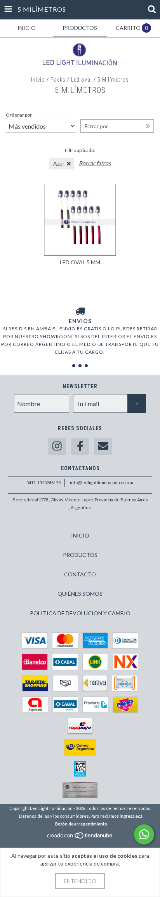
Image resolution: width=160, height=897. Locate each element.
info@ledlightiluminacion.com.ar (102, 482)
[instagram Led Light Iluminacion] (57, 446)
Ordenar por (19, 115)
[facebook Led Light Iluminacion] (80, 446)
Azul (58, 163)
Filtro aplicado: (80, 150)
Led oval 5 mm (80, 262)
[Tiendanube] (80, 837)
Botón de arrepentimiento (81, 823)
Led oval (81, 80)
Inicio (38, 80)
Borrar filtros (95, 163)
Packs (58, 80)
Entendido (80, 881)
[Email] (103, 446)
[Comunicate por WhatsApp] (144, 834)
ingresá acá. (131, 815)
